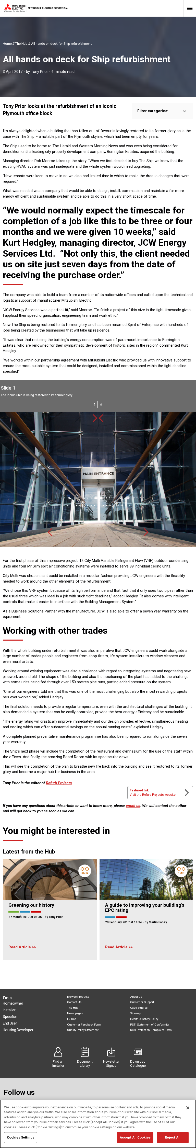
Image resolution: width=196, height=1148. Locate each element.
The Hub (72, 1007)
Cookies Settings (20, 1137)
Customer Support (142, 1002)
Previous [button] (50, 532)
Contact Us (74, 1002)
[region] (98, 1124)
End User (10, 1023)
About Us (136, 996)
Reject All (172, 1137)
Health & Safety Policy (144, 1019)
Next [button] (146, 532)
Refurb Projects (59, 783)
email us (133, 805)
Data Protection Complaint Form (151, 1030)
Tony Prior (39, 71)
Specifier (10, 1017)
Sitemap (135, 1013)
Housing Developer (18, 1030)
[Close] (187, 1107)
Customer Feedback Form (84, 1024)
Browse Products (78, 996)
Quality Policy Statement (83, 1030)
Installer (9, 1010)
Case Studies (139, 1007)
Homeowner (13, 1003)
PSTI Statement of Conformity (149, 1024)
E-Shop (71, 1019)
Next (95, 418)
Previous (101, 418)
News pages (75, 1013)
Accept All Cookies (135, 1137)
